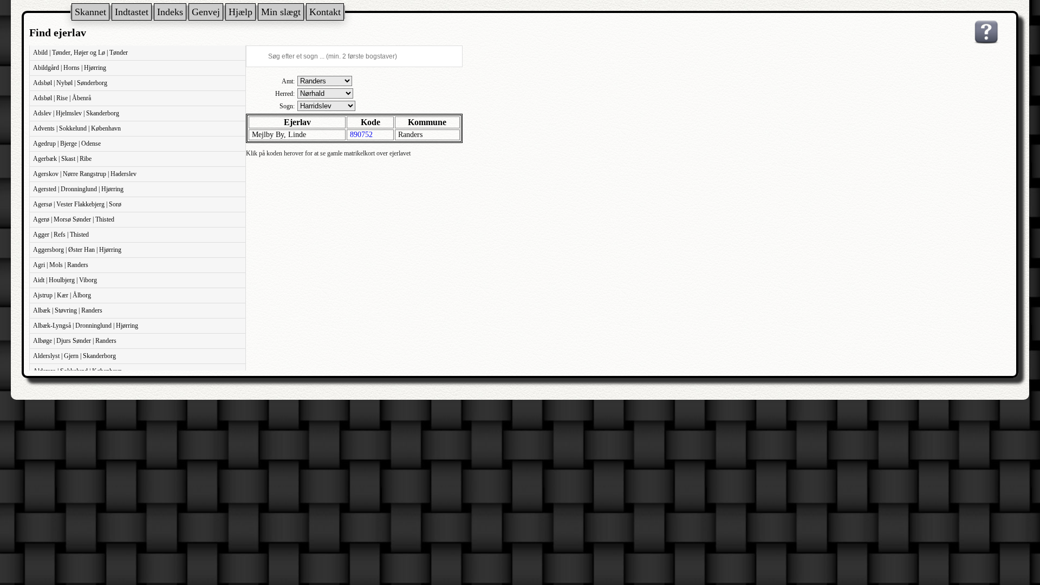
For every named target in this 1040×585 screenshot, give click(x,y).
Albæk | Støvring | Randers (67, 310)
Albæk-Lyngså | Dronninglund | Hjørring (85, 325)
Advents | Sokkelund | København (77, 128)
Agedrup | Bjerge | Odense (67, 143)
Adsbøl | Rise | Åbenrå (62, 98)
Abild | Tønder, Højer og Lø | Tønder (80, 52)
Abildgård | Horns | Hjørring (69, 68)
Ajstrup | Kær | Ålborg (62, 295)
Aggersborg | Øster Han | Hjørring (77, 249)
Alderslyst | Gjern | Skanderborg (74, 356)
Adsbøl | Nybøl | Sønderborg (70, 83)
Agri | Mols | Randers (60, 265)
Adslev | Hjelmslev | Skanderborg (76, 113)
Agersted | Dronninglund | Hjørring (78, 189)
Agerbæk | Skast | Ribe (62, 158)
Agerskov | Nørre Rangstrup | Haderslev (84, 174)
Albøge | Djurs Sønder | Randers (74, 340)
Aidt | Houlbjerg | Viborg (65, 280)
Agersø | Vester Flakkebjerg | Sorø (77, 204)
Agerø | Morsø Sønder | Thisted (73, 219)
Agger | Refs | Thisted (61, 234)
